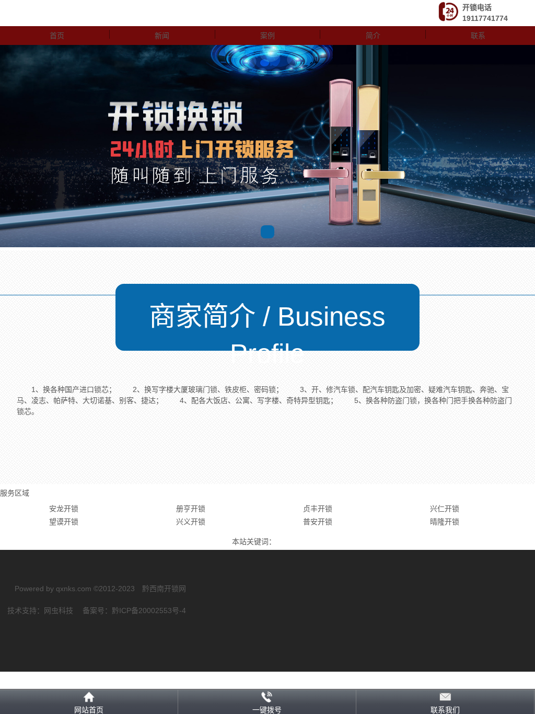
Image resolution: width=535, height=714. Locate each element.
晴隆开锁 (444, 521)
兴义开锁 (190, 521)
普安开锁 (317, 521)
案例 (267, 35)
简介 (373, 35)
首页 (57, 35)
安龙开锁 (63, 508)
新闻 (162, 35)
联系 (478, 35)
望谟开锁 (63, 521)
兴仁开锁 (444, 508)
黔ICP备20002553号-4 (149, 610)
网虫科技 (58, 610)
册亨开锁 (190, 508)
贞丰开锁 (317, 508)
